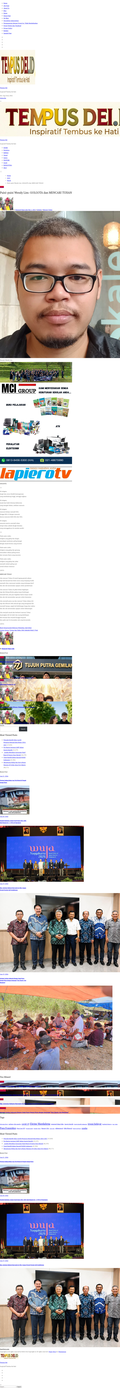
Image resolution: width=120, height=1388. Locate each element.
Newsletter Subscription (11, 21)
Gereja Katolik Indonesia (80, 1124)
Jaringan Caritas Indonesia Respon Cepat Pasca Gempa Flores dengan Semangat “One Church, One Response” (13, 980)
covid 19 (25, 1124)
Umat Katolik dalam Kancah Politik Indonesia (18, 1146)
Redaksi (6, 31)
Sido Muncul (68, 1128)
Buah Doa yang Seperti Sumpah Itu (11, 662)
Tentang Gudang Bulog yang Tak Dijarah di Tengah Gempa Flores (20, 1086)
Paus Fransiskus (8, 1128)
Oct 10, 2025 (30, 723)
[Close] (0, 1384)
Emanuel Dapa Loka (21, 210)
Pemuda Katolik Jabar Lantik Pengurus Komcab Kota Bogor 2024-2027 (15, 742)
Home (5, 3)
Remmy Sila (45, 1128)
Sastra (5, 158)
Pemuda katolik (29, 1128)
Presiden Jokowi (37, 1128)
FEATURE (6, 160)
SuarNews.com (4, 1072)
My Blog (6, 18)
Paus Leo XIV (21, 1128)
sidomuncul (59, 1128)
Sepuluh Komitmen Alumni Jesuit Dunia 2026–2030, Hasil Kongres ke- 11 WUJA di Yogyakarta (29, 1095)
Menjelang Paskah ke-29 (7, 684)
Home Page (7, 16)
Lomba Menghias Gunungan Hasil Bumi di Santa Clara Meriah (23, 1144)
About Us (6, 8)
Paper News (52, 1352)
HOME (6, 148)
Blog (5, 11)
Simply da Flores (77, 1128)
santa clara (52, 1128)
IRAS (5, 168)
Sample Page (8, 33)
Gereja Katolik (68, 1124)
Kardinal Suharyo (107, 1124)
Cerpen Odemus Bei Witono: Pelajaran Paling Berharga (17, 707)
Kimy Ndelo (115, 1124)
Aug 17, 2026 (30, 678)
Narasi (6, 155)
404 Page (6, 6)
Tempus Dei (3, 88)
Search (2, 725)
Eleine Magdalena (40, 1123)
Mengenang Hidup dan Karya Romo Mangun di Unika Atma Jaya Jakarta (26, 1149)
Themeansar (62, 1352)
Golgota (39, 210)
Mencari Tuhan (47, 210)
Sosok (5, 163)
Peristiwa (6, 150)
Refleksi (6, 153)
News (1, 1099)
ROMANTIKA (8, 165)
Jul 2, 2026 (29, 700)
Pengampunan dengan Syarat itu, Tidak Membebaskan (21, 23)
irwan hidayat (95, 1123)
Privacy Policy (8, 28)
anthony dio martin (15, 1124)
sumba (84, 1128)
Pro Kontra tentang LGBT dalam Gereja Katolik (18, 1141)
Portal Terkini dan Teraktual (12, 26)
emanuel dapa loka (57, 1124)
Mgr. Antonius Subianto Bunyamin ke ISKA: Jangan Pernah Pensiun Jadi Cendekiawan (27, 1104)
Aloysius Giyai (4, 1124)
